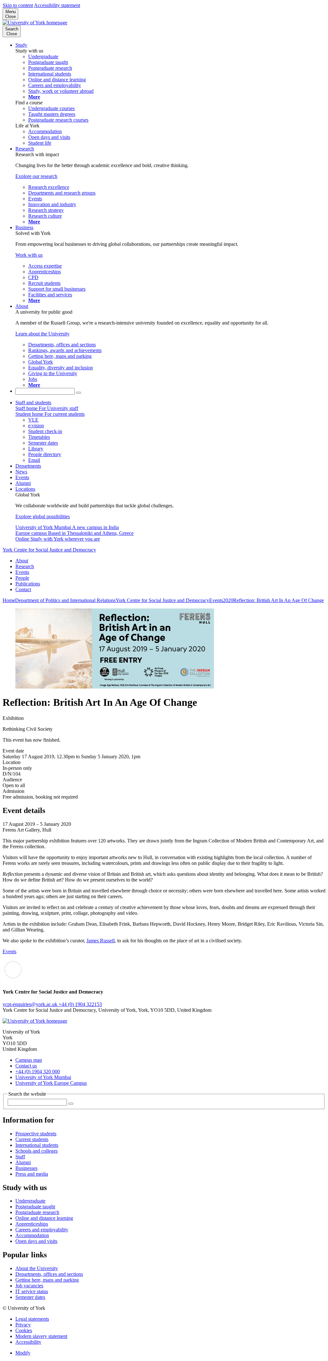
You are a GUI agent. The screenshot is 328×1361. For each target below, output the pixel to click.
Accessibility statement (57, 5)
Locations (25, 489)
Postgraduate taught (35, 1206)
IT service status (31, 1291)
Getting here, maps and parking (47, 1280)
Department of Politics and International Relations (65, 600)
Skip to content (18, 5)
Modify (22, 1353)
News (21, 471)
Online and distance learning (44, 1218)
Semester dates (30, 1297)
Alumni (23, 483)
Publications (27, 583)
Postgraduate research (37, 1212)
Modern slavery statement (41, 1336)
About (21, 306)
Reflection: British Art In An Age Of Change (278, 600)
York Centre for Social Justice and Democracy (49, 549)
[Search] (78, 393)
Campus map (28, 1060)
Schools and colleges (36, 1151)
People (22, 578)
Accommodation (32, 1235)
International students (36, 1145)
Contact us (26, 1065)
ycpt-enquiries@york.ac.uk (31, 1004)
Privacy (23, 1324)
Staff (20, 1156)
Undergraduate (30, 1201)
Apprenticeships (31, 1224)
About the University (36, 1268)
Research (24, 148)
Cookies (23, 1330)
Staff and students (33, 402)
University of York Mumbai (43, 1077)
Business (24, 227)
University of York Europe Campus (51, 1083)
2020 (228, 600)
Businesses (26, 1168)
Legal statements (32, 1319)
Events (22, 477)
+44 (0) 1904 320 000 (37, 1071)
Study (21, 45)
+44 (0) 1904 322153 (80, 1004)
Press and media (31, 1174)
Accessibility (28, 1342)
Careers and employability (41, 1229)
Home (9, 600)
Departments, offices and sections (49, 1274)
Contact (23, 589)
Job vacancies (29, 1285)
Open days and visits (36, 1241)
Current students (31, 1139)
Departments (28, 466)
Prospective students (35, 1133)
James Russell (100, 940)
